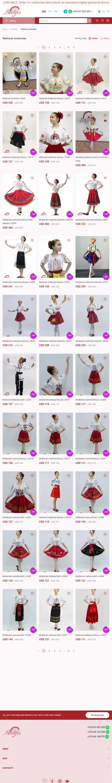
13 (68, 47)
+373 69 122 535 (96, 732)
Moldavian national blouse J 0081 (91, 458)
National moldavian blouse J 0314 (18, 157)
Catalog (14, 29)
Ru (108, 11)
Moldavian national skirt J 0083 (53, 576)
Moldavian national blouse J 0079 (54, 458)
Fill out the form (97, 715)
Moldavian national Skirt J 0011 (53, 635)
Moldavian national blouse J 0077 (54, 400)
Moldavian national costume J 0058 (92, 341)
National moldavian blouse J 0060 (91, 635)
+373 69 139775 (96, 736)
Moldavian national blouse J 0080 (91, 400)
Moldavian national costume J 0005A (56, 220)
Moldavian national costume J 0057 (55, 341)
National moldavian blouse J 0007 (54, 282)
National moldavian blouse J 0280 (54, 157)
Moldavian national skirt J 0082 (17, 517)
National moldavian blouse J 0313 (91, 98)
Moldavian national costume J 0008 (19, 282)
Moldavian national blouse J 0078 (18, 458)
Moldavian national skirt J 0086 (17, 576)
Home (5, 29)
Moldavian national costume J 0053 (19, 341)
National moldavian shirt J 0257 (17, 400)
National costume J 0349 (14, 98)
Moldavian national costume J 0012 (92, 282)
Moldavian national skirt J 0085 (17, 635)
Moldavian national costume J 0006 (92, 220)
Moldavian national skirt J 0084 (90, 576)
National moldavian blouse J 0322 (54, 98)
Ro (103, 11)
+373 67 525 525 (81, 11)
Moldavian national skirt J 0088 (90, 517)
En (99, 11)
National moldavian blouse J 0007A (55, 517)
